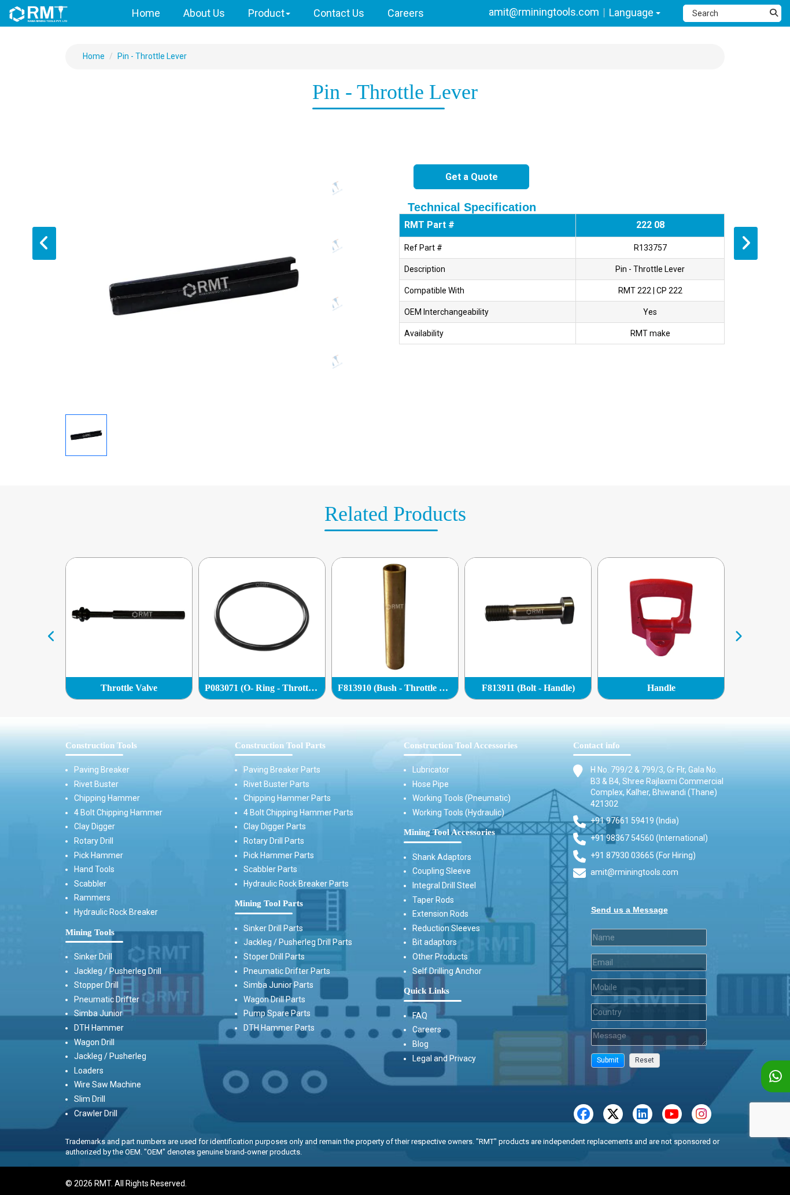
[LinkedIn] (642, 1114)
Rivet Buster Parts (276, 784)
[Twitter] (613, 1114)
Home (94, 56)
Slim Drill (89, 1099)
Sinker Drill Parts (273, 928)
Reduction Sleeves (446, 928)
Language (632, 12)
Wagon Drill (94, 1042)
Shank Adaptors (441, 857)
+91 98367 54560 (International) (649, 838)
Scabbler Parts (270, 869)
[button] (608, 1060)
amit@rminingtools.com (544, 12)
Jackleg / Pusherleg (110, 1056)
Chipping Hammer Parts (287, 798)
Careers (426, 1029)
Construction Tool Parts (280, 745)
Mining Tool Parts (269, 903)
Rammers (92, 897)
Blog (420, 1044)
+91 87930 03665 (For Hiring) (643, 855)
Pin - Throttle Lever (152, 56)
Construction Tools (101, 745)
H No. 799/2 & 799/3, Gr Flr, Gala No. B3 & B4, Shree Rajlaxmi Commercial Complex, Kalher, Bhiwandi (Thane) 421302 (656, 786)
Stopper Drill (96, 985)
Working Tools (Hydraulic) (458, 812)
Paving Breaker (102, 769)
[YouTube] (672, 1114)
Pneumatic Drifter (106, 999)
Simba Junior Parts (278, 985)
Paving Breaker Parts (281, 769)
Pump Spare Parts (277, 1013)
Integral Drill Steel (444, 885)
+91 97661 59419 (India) (634, 820)
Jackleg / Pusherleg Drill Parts (297, 942)
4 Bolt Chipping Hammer (118, 812)
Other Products (440, 956)
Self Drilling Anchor (447, 971)
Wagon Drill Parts (274, 999)
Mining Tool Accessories (449, 832)
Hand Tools (94, 869)
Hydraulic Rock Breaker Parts (296, 883)
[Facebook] (583, 1114)
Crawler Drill (95, 1113)
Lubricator (430, 769)
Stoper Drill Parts (274, 956)
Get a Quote (471, 176)
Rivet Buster (96, 784)
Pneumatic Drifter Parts (286, 971)
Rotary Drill (93, 840)
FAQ (419, 1015)
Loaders (89, 1070)
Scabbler (90, 883)
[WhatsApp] (775, 1077)
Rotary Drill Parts (273, 840)
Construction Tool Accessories (461, 745)
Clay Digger (94, 826)
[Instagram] (701, 1114)
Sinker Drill (93, 956)
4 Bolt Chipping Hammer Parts (298, 812)
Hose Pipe (430, 784)
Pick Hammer (98, 855)
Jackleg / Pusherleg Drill (117, 971)
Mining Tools (90, 932)
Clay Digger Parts (274, 826)
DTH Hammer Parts (279, 1027)
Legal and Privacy (444, 1058)
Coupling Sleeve (441, 871)
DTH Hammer (99, 1027)
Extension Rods (440, 913)
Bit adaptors (434, 942)
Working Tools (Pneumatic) (461, 798)
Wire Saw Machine (107, 1084)
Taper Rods (433, 899)
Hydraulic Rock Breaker (116, 912)
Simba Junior (98, 1013)
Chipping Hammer (107, 798)
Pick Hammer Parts (278, 855)
